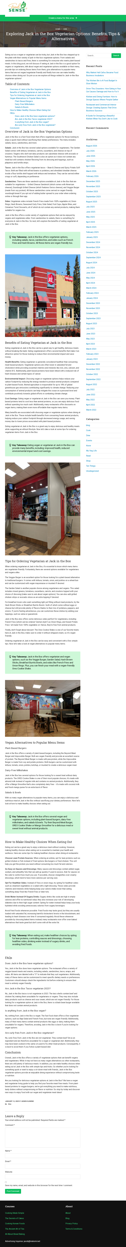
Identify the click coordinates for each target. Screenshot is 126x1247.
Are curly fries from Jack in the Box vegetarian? (35, 125)
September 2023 (93, 318)
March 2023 (91, 349)
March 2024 (91, 288)
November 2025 (93, 186)
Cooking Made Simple (14, 1213)
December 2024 (93, 242)
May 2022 (90, 399)
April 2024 (90, 283)
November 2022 (93, 369)
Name (8, 1151)
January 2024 (92, 298)
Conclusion (14, 128)
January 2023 (92, 359)
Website (8, 1172)
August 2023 (91, 323)
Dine (65, 29)
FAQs (12, 113)
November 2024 (93, 247)
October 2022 (92, 374)
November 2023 (93, 308)
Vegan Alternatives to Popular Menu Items (28, 98)
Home (57, 29)
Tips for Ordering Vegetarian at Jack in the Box (30, 95)
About (68, 1213)
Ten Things (90, 466)
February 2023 (92, 354)
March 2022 (91, 410)
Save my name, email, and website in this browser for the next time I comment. (38, 1185)
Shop (88, 461)
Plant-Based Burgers (24, 101)
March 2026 (91, 171)
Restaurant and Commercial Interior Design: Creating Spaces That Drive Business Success (101, 108)
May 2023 (90, 339)
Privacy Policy (71, 1223)
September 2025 (93, 196)
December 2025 (93, 181)
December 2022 (93, 364)
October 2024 (92, 252)
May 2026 (90, 161)
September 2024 (93, 257)
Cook (88, 430)
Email (8, 1161)
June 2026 (90, 156)
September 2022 (93, 379)
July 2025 (90, 207)
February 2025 (92, 232)
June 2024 (90, 273)
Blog (67, 1218)
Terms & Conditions (73, 1229)
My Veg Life (91, 451)
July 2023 (90, 328)
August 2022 (91, 384)
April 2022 (90, 405)
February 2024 (92, 293)
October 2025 (92, 191)
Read (88, 456)
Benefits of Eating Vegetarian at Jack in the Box (30, 92)
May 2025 (90, 217)
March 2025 (91, 227)
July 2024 (90, 267)
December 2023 (93, 303)
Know (88, 445)
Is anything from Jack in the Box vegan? (32, 122)
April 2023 (90, 344)
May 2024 (90, 278)
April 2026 (90, 166)
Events (89, 440)
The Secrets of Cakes (14, 1218)
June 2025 (90, 212)
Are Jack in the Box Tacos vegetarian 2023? (33, 119)
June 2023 (90, 333)
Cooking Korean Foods (15, 1223)
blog (88, 425)
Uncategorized (92, 471)
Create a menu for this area (62, 18)
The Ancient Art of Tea (14, 1229)
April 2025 (90, 222)
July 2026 (90, 151)
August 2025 (91, 201)
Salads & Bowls (21, 107)
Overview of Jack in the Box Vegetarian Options (30, 89)
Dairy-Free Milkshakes (24, 104)
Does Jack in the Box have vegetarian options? (35, 116)
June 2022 (90, 394)
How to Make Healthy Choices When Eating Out (30, 110)
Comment (10, 1125)
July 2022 (90, 389)
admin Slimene (27, 1101)
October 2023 (92, 313)
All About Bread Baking (15, 1234)
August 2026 (91, 146)
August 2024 (91, 262)
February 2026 (92, 176)
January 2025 (92, 237)
